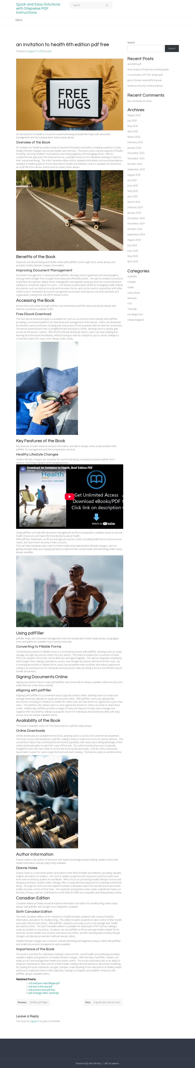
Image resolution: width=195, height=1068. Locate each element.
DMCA (18, 20)
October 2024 (134, 229)
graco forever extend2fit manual (144, 80)
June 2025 (132, 185)
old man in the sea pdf (40, 986)
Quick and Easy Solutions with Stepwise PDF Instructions (38, 8)
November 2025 (136, 158)
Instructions (133, 292)
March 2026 (133, 136)
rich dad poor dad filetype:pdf (44, 983)
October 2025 (134, 163)
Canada (131, 281)
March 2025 (133, 201)
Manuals (132, 298)
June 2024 (132, 250)
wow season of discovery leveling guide (148, 69)
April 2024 (132, 261)
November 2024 (136, 223)
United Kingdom (135, 319)
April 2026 (132, 131)
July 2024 (132, 245)
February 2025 (135, 207)
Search (131, 42)
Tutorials (132, 308)
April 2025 (132, 196)
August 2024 (134, 239)
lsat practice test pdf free (42, 989)
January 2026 (134, 147)
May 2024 (132, 256)
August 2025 (134, 174)
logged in (34, 1021)
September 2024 (136, 234)
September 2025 (136, 169)
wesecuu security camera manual (145, 85)
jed (49, 51)
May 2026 (132, 126)
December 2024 (135, 218)
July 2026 (132, 120)
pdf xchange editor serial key (44, 992)
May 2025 (132, 191)
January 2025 (134, 212)
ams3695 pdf (134, 64)
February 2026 (135, 142)
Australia (132, 276)
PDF (129, 303)
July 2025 (132, 180)
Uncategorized (135, 314)
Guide (130, 287)
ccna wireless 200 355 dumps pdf (145, 74)
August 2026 (134, 115)
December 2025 (135, 153)
